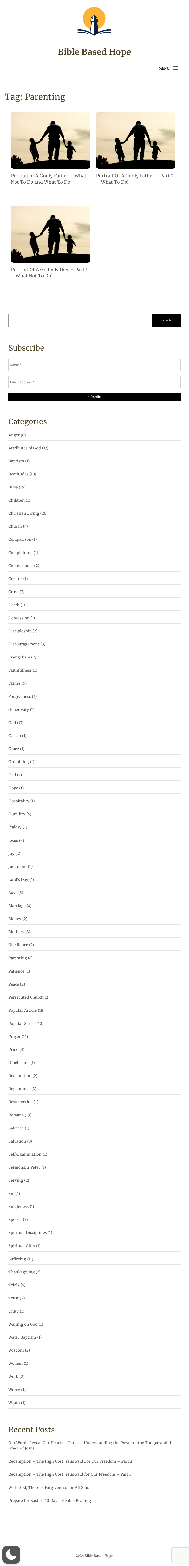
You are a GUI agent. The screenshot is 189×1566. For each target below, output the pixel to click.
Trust (13, 1298)
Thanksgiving (21, 1272)
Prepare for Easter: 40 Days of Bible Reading (49, 1501)
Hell (12, 775)
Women (15, 1363)
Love (12, 893)
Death (14, 605)
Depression (19, 618)
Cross (13, 592)
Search (166, 320)
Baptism (16, 461)
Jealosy (15, 827)
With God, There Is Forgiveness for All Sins (48, 1487)
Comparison (19, 539)
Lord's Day (18, 879)
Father (14, 683)
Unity (13, 1311)
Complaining (20, 553)
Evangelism (19, 657)
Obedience (18, 945)
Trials (13, 1285)
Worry (14, 1390)
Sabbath (16, 1128)
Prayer (14, 1036)
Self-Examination (25, 1154)
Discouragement (23, 644)
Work (13, 1376)
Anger (14, 435)
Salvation (17, 1141)
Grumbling (18, 762)
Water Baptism (22, 1337)
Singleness (18, 1206)
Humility (16, 814)
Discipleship (20, 631)
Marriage (17, 906)
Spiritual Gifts (21, 1246)
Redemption (20, 1076)
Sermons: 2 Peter (24, 1167)
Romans (16, 1115)
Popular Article (22, 1010)
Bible (13, 487)
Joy (11, 853)
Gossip (14, 736)
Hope (13, 788)
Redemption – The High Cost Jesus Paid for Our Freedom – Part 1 (69, 1474)
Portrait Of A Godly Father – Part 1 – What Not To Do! (49, 273)
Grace (13, 749)
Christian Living (23, 513)
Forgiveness (19, 696)
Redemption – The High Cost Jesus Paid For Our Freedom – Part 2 (70, 1461)
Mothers (16, 932)
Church (15, 526)
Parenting (17, 958)
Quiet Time (19, 1063)
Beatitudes (18, 474)
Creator (15, 579)
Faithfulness (20, 670)
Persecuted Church (26, 997)
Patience (16, 971)
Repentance (19, 1089)
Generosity (18, 709)
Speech (15, 1219)
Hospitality (18, 801)
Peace (13, 984)
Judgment (17, 866)
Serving (15, 1180)
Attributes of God (24, 448)
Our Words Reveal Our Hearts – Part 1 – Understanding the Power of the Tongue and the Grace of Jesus (91, 1446)
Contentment (20, 566)
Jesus (13, 840)
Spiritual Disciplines (27, 1232)
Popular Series (22, 1023)
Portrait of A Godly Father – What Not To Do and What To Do (48, 179)
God (12, 723)
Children (16, 500)
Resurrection (20, 1102)
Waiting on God (23, 1324)
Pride (13, 1049)
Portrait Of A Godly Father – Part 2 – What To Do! (135, 179)
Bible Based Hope (94, 52)
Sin (11, 1193)
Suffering (17, 1259)
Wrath (14, 1403)
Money (14, 919)
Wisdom (16, 1350)
